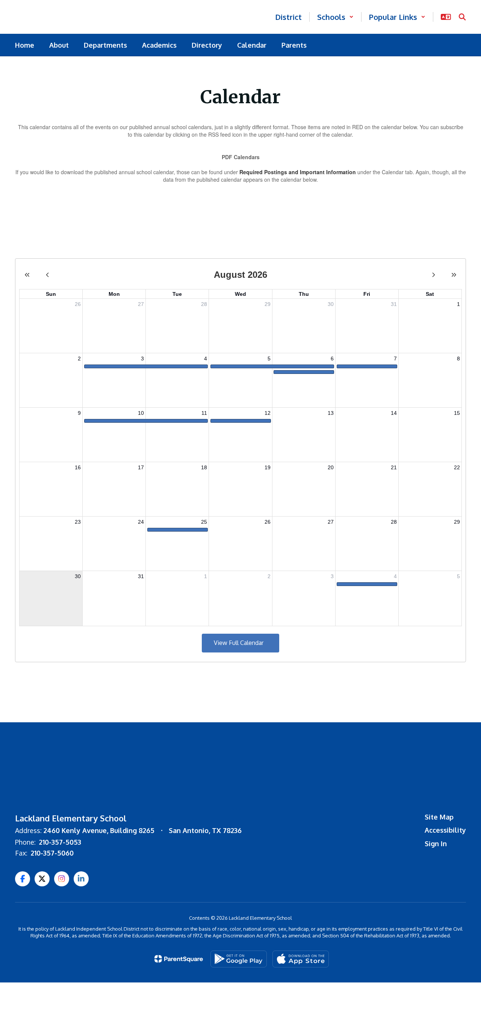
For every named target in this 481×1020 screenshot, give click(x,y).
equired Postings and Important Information (299, 172)
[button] (335, 17)
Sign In (436, 843)
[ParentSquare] (179, 958)
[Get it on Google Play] (238, 959)
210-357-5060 (52, 853)
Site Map (439, 817)
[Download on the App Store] (300, 959)
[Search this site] (462, 17)
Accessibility (445, 830)
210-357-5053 (60, 842)
